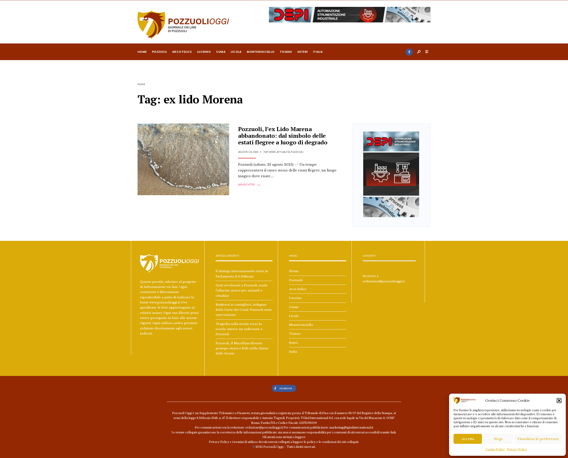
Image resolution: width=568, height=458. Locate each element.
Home (142, 52)
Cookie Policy (495, 449)
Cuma (220, 52)
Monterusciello (260, 52)
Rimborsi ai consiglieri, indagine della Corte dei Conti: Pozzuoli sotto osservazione (244, 310)
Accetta (468, 439)
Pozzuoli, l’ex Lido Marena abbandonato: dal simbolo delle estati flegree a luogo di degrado (282, 135)
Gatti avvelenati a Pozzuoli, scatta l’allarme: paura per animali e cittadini (242, 290)
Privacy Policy (517, 449)
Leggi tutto (249, 185)
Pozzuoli (159, 52)
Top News (269, 151)
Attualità (283, 151)
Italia (318, 52)
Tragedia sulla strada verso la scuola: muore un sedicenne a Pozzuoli (239, 329)
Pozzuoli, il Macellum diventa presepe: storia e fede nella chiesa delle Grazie (242, 348)
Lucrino (204, 52)
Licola (236, 52)
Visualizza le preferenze (538, 439)
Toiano (286, 52)
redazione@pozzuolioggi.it (384, 281)
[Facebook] (409, 52)
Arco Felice (182, 52)
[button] (559, 400)
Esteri (303, 52)
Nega (498, 439)
